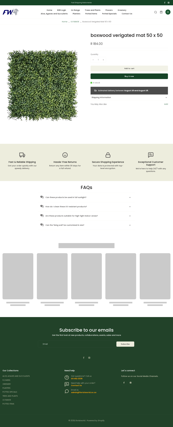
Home (64, 21)
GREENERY (7, 384)
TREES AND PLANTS (10, 396)
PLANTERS (6, 388)
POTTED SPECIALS (10, 392)
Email (45, 344)
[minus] (93, 59)
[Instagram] (168, 2)
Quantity (94, 54)
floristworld (80, 420)
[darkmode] (167, 12)
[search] (155, 12)
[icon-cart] (161, 12)
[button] (129, 68)
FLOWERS (6, 380)
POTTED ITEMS (8, 404)
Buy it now (129, 76)
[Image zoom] (42, 85)
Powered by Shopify (95, 420)
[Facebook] (165, 2)
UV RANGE (75, 21)
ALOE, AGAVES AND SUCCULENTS (16, 376)
